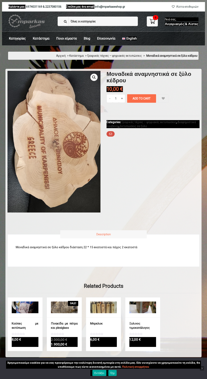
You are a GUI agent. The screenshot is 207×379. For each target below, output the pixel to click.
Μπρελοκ (96, 323)
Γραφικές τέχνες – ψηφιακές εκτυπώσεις (114, 55)
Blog (87, 38)
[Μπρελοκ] (103, 307)
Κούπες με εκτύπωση (25, 326)
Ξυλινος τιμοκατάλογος (139, 326)
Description (103, 234)
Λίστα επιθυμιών (187, 6)
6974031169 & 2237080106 (43, 6)
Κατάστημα (41, 38)
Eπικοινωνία (106, 38)
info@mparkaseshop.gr (110, 6)
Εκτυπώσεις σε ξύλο (133, 126)
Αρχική (61, 55)
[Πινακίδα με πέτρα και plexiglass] (64, 307)
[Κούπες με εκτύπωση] (25, 307)
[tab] (103, 234)
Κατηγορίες (17, 38)
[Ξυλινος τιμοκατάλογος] (142, 307)
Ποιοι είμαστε (66, 38)
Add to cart (142, 98)
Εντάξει (99, 373)
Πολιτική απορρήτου (135, 366)
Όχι (112, 373)
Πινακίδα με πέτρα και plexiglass (64, 326)
